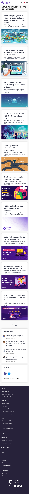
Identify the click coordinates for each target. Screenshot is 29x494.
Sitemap (3, 462)
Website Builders (5, 403)
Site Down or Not (5, 431)
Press (3, 475)
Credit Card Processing (7, 414)
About (3, 449)
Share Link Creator (6, 426)
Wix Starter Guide (5, 391)
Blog (3, 452)
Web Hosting (4, 406)
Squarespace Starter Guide (7, 394)
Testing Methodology (6, 465)
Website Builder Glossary (7, 440)
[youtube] (20, 486)
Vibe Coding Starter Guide (7, 396)
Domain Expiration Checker (7, 428)
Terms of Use (5, 470)
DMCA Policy (5, 473)
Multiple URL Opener (6, 433)
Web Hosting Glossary (6, 443)
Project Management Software (8, 411)
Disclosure (4, 460)
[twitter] (18, 486)
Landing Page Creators (6, 408)
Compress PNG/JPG (6, 420)
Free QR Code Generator (7, 423)
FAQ (3, 457)
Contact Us (4, 455)
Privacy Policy (5, 468)
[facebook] (15, 486)
